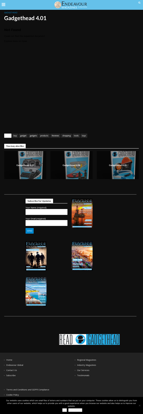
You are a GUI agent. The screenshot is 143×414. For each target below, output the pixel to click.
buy (15, 135)
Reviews (55, 135)
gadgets (33, 135)
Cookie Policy (12, 394)
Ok (64, 410)
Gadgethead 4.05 (118, 165)
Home (9, 359)
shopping (66, 135)
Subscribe (11, 375)
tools (76, 135)
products (44, 135)
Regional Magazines (86, 359)
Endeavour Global (14, 365)
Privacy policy (75, 410)
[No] (139, 405)
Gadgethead (10, 12)
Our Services (83, 370)
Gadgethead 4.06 (71, 165)
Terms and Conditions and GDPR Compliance (27, 389)
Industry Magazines (86, 365)
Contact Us (11, 370)
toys (84, 135)
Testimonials (83, 375)
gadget (23, 135)
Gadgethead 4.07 (25, 165)
